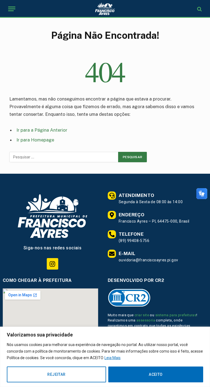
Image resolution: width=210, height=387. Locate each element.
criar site (142, 315)
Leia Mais (112, 358)
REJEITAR (56, 374)
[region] (105, 357)
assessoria (145, 320)
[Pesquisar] (199, 9)
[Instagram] (52, 263)
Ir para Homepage (35, 140)
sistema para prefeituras (176, 315)
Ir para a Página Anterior (41, 130)
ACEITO (156, 374)
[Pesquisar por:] (64, 157)
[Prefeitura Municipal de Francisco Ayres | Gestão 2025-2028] (105, 9)
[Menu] (11, 9)
